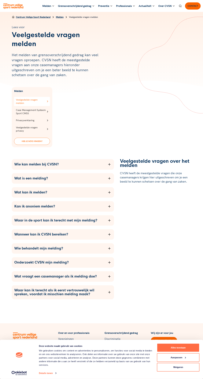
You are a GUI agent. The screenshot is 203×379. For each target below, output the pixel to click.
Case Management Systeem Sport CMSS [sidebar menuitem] (31, 111)
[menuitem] (180, 6)
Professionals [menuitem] (124, 6)
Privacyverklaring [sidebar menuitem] (25, 120)
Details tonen (46, 373)
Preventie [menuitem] (103, 6)
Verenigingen (66, 339)
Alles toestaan (178, 347)
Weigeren (178, 367)
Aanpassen (176, 357)
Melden (60, 16)
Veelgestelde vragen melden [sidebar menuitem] (27, 101)
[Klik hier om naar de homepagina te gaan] (13, 6)
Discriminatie (112, 339)
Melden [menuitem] (46, 6)
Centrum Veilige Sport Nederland (33, 16)
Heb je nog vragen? (32, 141)
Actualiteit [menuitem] (145, 6)
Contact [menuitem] (193, 6)
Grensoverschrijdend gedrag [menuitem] (74, 6)
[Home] (13, 16)
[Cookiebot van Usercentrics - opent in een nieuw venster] (19, 373)
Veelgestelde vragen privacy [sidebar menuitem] (27, 129)
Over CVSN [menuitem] (165, 6)
